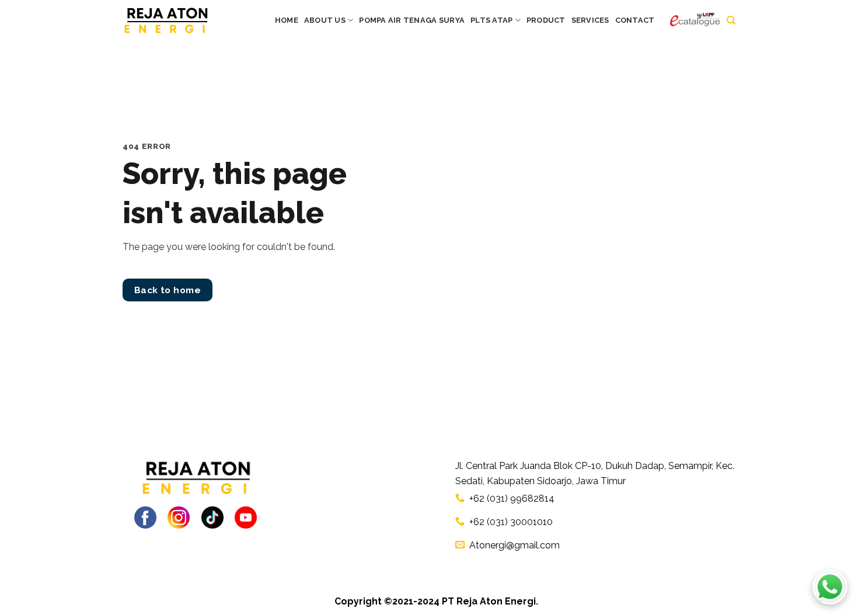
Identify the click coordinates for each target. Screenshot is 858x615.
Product (546, 20)
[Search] (731, 20)
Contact (635, 20)
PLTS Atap (491, 20)
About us (325, 20)
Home (286, 20)
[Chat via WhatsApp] (829, 586)
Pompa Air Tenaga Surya (412, 20)
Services (590, 20)
